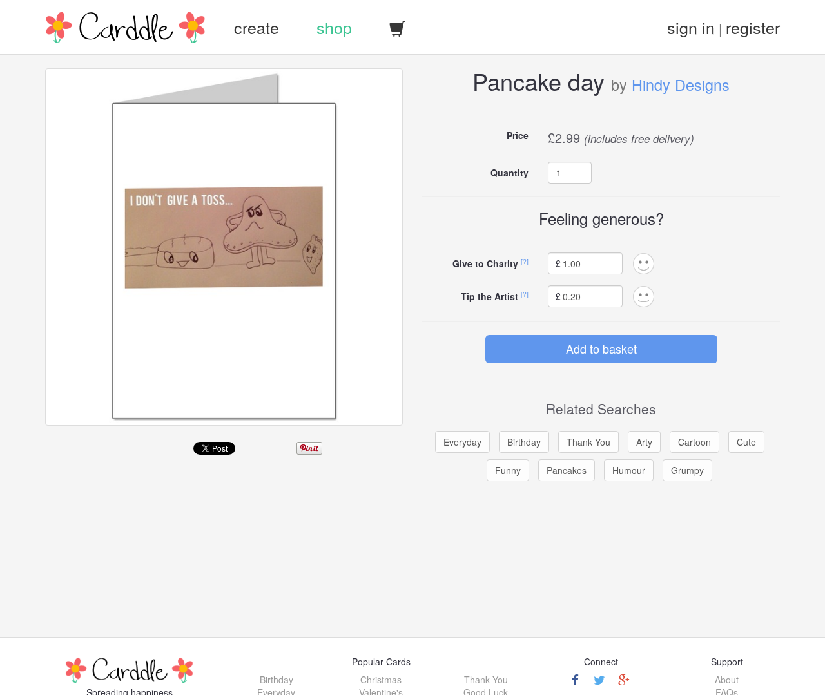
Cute (746, 441)
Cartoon (694, 441)
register (753, 27)
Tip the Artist (489, 296)
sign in (691, 27)
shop (334, 27)
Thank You (588, 441)
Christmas (381, 679)
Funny (508, 470)
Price (518, 135)
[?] (525, 261)
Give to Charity (485, 263)
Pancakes (567, 470)
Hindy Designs (681, 84)
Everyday (462, 441)
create (256, 27)
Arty (644, 441)
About (727, 679)
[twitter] (599, 679)
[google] (624, 679)
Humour (628, 470)
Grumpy (687, 470)
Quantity (509, 172)
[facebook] (575, 679)
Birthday (524, 441)
